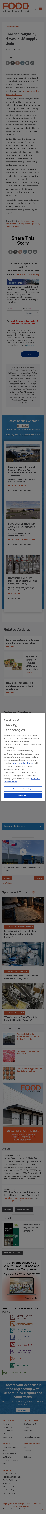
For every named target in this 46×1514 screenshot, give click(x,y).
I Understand (23, 795)
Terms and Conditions (22, 763)
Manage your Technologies (23, 789)
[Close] (41, 716)
